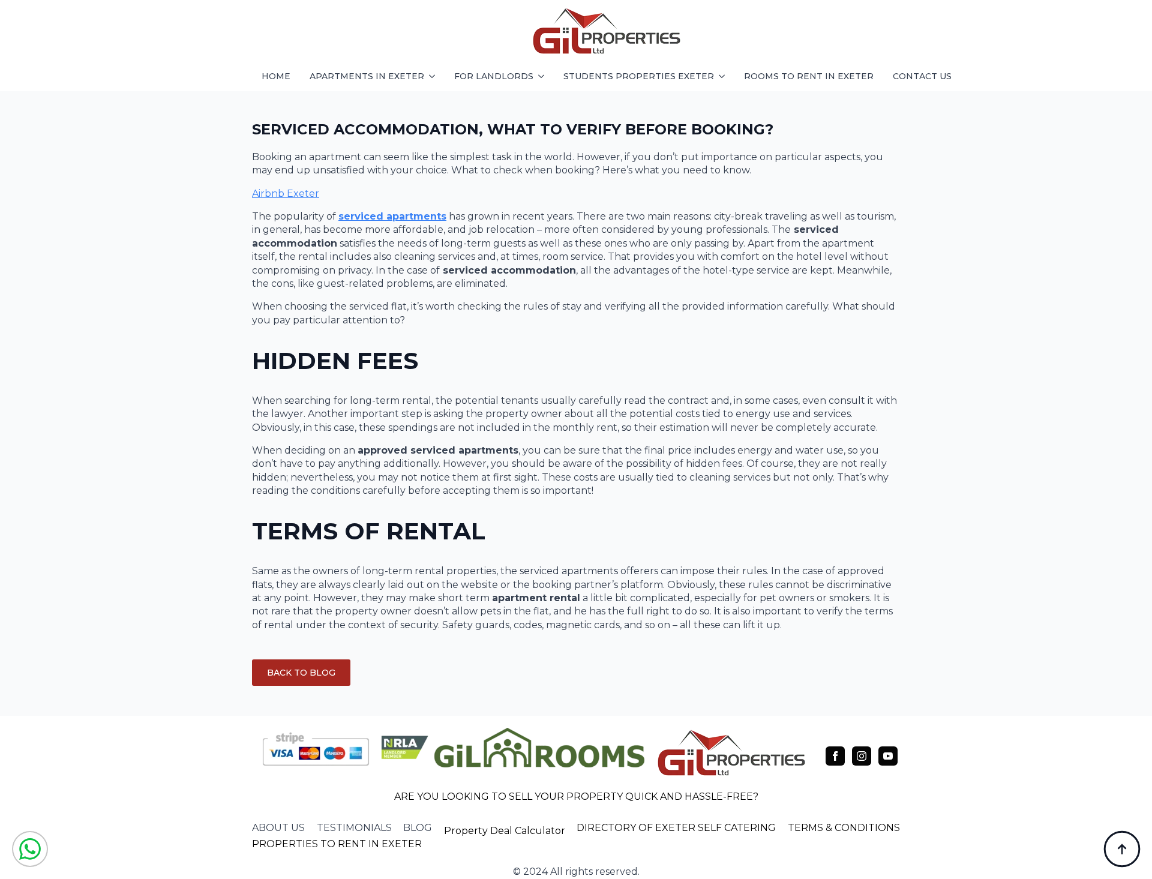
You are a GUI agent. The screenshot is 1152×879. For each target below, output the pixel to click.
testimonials (354, 827)
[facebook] (835, 756)
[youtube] (888, 756)
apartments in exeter (367, 76)
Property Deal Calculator (504, 830)
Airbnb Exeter (285, 193)
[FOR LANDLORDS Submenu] (543, 76)
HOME (276, 76)
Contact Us (922, 76)
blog (417, 827)
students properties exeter (638, 76)
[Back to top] (1122, 849)
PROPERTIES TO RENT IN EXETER (337, 844)
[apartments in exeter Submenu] (434, 76)
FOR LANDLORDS (493, 76)
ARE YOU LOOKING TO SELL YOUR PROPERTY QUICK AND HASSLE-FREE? (576, 796)
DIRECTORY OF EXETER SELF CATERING (676, 827)
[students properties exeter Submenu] (724, 76)
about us (278, 827)
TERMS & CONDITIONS (844, 827)
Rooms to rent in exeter (809, 76)
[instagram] (861, 756)
